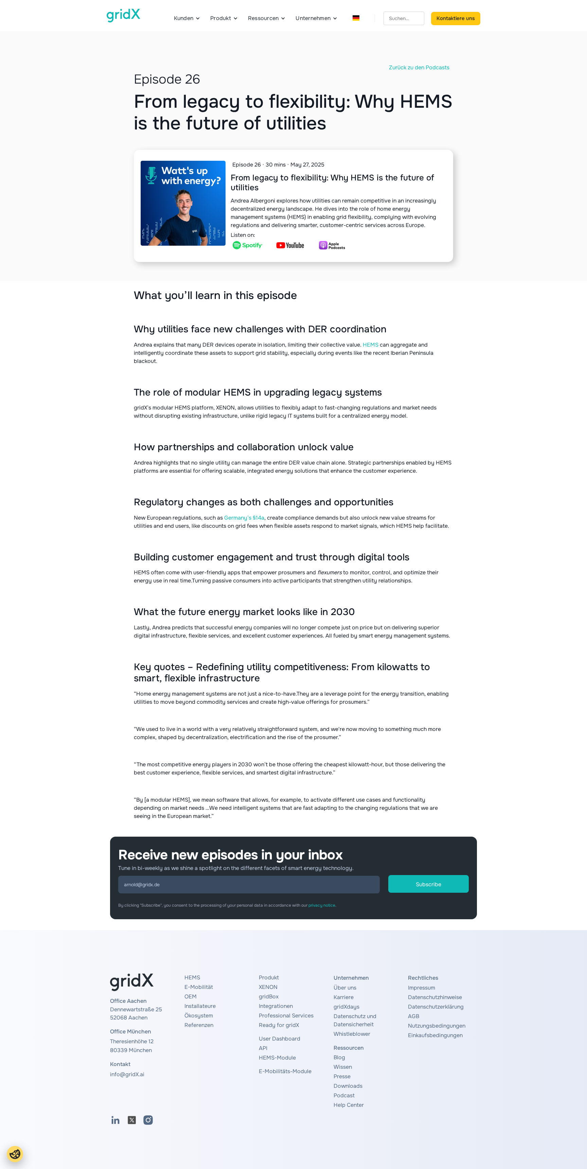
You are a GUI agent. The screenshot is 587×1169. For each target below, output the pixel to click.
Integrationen (276, 1006)
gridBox (269, 996)
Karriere (344, 997)
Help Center (349, 1105)
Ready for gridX (279, 1025)
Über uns (345, 987)
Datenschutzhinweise (435, 997)
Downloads (348, 1085)
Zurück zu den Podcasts (419, 67)
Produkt (269, 977)
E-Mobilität (198, 987)
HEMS (370, 344)
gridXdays (346, 1006)
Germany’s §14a (244, 517)
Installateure (200, 1006)
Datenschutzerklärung (436, 1006)
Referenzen (198, 1025)
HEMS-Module (277, 1057)
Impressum (421, 987)
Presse (342, 1076)
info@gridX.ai (127, 1074)
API (263, 1048)
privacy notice (321, 905)
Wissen (343, 1066)
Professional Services (286, 1015)
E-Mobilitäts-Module (285, 1071)
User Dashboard (279, 1038)
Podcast (344, 1095)
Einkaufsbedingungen (435, 1035)
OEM (190, 996)
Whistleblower (352, 1033)
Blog (339, 1057)
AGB (413, 1016)
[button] (187, 18)
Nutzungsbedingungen (436, 1025)
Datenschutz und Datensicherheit (355, 1020)
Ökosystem (198, 1015)
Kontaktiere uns (456, 18)
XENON (268, 987)
